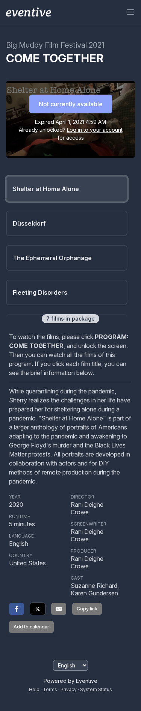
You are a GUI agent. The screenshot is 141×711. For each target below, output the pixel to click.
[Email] (58, 609)
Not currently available (71, 104)
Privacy (69, 689)
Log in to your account (95, 130)
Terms (50, 689)
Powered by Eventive (70, 681)
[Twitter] (37, 609)
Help (34, 689)
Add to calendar (31, 627)
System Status (96, 689)
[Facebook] (16, 609)
